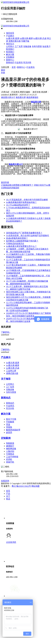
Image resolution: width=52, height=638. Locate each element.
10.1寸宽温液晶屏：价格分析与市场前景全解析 (27, 200)
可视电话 (10, 454)
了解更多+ (5, 332)
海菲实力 (10, 44)
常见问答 (27, 62)
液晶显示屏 (21, 97)
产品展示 (10, 36)
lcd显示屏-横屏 (26, 38)
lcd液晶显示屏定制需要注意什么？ (21, 246)
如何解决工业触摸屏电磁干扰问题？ (22, 241)
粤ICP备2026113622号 (21, 486)
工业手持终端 (12, 457)
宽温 (8, 424)
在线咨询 (5, 481)
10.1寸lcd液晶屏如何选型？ (18, 205)
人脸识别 (10, 451)
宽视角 (9, 427)
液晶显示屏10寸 (8, 97)
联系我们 (10, 49)
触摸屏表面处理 (13, 430)
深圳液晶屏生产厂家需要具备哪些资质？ (24, 233)
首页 (14, 67)
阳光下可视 (11, 419)
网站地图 (35, 486)
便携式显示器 (15, 41)
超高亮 (9, 432)
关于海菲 (6, 378)
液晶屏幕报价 (32, 97)
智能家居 (10, 443)
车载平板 (25, 41)
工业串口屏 (11, 371)
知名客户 (46, 46)
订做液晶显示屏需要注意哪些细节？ (17, 185)
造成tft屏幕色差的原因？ (17, 238)
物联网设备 (11, 449)
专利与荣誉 (37, 46)
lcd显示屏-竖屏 (12, 38)
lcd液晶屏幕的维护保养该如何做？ (21, 202)
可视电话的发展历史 (15, 243)
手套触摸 (10, 422)
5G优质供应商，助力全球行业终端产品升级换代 (27, 235)
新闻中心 (10, 60)
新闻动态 (10, 62)
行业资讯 (19, 62)
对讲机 (9, 459)
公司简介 (10, 46)
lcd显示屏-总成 (39, 38)
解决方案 (10, 54)
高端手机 (10, 462)
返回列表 (5, 182)
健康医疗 (10, 446)
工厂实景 (19, 46)
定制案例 (10, 57)
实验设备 (27, 46)
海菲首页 (10, 33)
